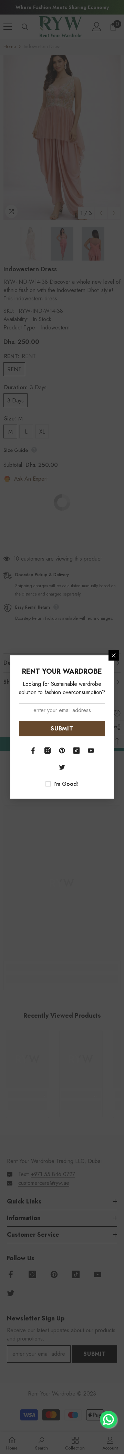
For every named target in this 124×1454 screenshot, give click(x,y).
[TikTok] (76, 750)
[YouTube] (91, 750)
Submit (62, 729)
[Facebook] (33, 750)
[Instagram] (47, 750)
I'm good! (66, 784)
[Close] (113, 655)
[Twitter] (62, 767)
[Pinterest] (62, 750)
